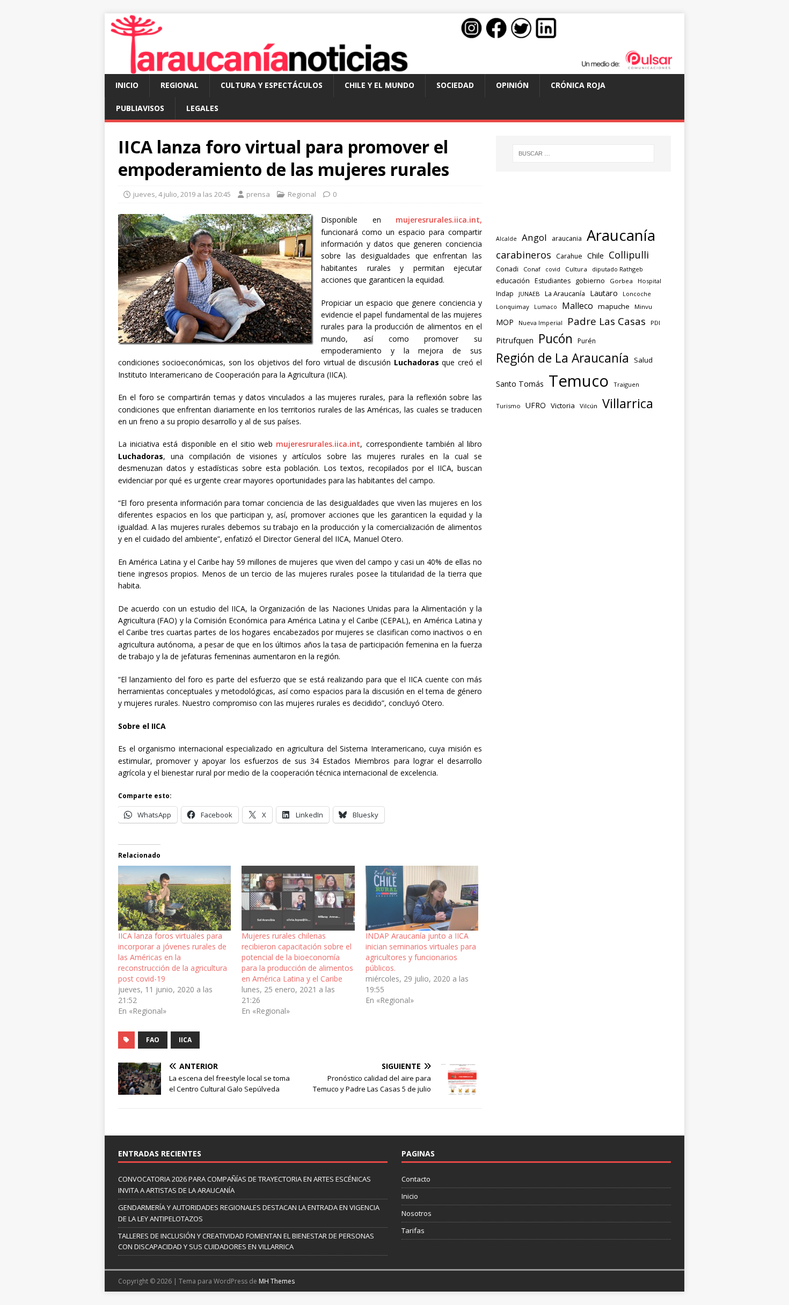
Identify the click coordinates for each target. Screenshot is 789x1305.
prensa (258, 194)
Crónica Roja (578, 85)
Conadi (507, 269)
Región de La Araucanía (562, 358)
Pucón (555, 338)
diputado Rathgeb (617, 269)
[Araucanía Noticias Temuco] (394, 68)
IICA (185, 1039)
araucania (567, 238)
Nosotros (416, 1213)
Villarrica (627, 403)
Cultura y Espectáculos (272, 85)
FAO (152, 1039)
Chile (595, 255)
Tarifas (413, 1230)
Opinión (512, 85)
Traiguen (626, 384)
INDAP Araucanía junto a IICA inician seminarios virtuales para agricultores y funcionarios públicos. (421, 952)
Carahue (569, 256)
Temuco (579, 381)
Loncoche (637, 294)
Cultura (576, 269)
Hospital (649, 281)
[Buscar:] (583, 153)
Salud (643, 360)
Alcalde (506, 238)
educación (513, 280)
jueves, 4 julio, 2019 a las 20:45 (182, 194)
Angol (534, 237)
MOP (505, 322)
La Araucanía (565, 293)
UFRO (535, 405)
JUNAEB (529, 294)
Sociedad (455, 85)
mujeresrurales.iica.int (318, 444)
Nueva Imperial (540, 323)
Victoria (563, 405)
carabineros (523, 254)
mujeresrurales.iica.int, (439, 220)
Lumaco (545, 307)
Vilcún (588, 406)
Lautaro (604, 293)
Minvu (643, 307)
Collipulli (629, 254)
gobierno (590, 280)
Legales (202, 108)
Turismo (508, 406)
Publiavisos (140, 108)
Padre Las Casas (606, 321)
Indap (505, 293)
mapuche (614, 306)
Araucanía (621, 235)
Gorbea (621, 281)
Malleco (577, 306)
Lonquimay (512, 307)
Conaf (531, 269)
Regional (179, 85)
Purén (587, 340)
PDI (655, 323)
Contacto (415, 1179)
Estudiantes (553, 280)
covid (552, 269)
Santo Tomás (520, 384)
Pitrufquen (515, 340)
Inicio (126, 85)
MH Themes (277, 1281)
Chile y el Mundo (379, 85)
